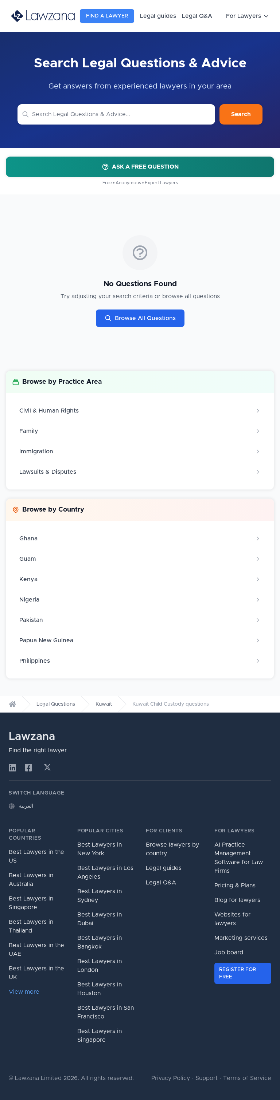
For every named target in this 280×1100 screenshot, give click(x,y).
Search (241, 114)
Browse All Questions (145, 318)
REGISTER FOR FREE (237, 973)
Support (206, 1078)
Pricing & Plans (235, 885)
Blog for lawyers (237, 900)
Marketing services (241, 938)
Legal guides (158, 16)
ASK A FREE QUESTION (145, 167)
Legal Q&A (197, 16)
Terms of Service (247, 1078)
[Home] (12, 704)
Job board (228, 952)
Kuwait (104, 704)
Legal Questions (55, 704)
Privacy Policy (170, 1078)
